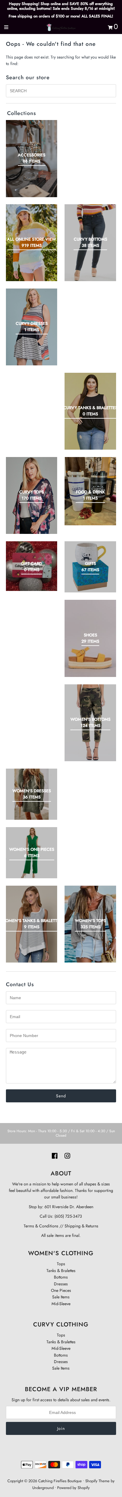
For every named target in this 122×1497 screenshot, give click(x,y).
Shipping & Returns (80, 1226)
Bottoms (61, 1277)
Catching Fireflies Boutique (60, 1481)
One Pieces (61, 1290)
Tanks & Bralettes (61, 1271)
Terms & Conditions (41, 1226)
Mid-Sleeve (61, 1304)
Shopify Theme (97, 1481)
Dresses (61, 1284)
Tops (61, 1264)
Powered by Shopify (73, 1487)
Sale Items (61, 1297)
